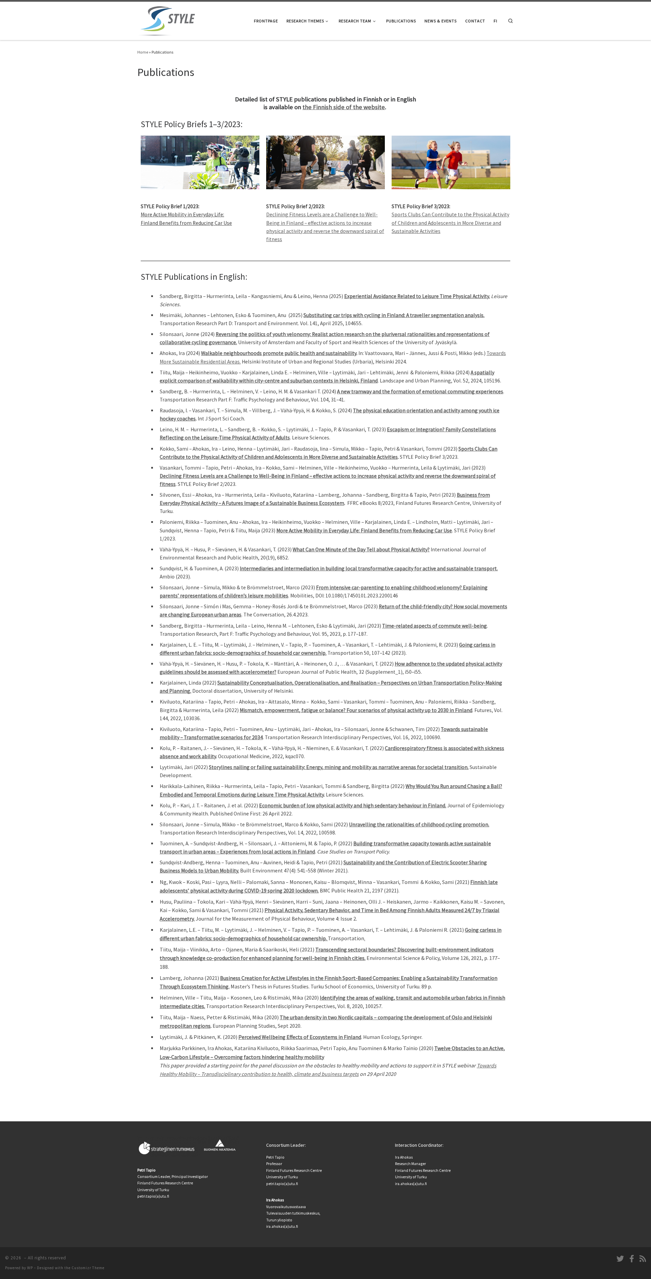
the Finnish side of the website (343, 107)
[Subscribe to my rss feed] (642, 1259)
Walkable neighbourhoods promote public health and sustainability (278, 353)
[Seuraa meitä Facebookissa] (631, 1259)
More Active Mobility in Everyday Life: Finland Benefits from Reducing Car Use (364, 530)
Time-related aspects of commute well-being (434, 626)
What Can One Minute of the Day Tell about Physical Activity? (361, 549)
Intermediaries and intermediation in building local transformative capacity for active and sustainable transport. (369, 568)
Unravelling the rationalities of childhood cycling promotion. (419, 824)
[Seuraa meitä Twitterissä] (620, 1259)
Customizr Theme (88, 1267)
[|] (167, 19)
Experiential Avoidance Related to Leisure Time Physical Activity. (417, 296)
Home (142, 52)
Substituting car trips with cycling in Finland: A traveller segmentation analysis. (394, 315)
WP (30, 1267)
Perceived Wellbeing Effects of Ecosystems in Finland (299, 1037)
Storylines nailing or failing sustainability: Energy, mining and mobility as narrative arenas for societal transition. (339, 767)
